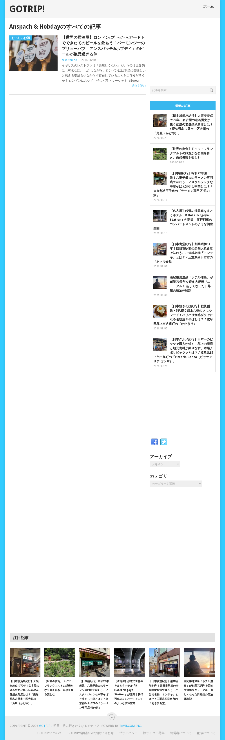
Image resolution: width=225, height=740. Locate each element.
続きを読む (139, 85)
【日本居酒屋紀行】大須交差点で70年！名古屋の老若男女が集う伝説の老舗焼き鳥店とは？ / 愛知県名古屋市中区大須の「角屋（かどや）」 (183, 124)
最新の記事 (183, 106)
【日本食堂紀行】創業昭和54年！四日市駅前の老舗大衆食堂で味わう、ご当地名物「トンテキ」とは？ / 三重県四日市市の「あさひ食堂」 (183, 252)
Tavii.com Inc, (130, 725)
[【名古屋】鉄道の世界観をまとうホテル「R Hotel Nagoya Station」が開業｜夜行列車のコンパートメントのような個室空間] (129, 662)
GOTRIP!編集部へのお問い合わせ (90, 733)
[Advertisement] (183, 50)
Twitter (163, 442)
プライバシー (128, 733)
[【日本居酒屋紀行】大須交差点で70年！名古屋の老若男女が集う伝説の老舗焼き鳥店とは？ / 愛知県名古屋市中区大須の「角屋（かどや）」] (25, 662)
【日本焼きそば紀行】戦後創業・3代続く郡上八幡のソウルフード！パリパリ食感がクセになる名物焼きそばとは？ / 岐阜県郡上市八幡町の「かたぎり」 (183, 314)
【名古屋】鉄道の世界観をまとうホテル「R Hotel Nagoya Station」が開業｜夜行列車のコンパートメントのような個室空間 (183, 219)
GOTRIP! (27, 9)
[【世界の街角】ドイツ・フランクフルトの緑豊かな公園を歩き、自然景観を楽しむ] (59, 662)
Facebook (154, 442)
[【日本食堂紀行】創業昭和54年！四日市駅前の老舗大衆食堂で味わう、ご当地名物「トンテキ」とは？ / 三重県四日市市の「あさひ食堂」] (164, 662)
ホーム (208, 6)
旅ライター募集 (154, 733)
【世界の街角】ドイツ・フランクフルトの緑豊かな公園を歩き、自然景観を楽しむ (191, 153)
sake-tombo (69, 60)
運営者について (181, 733)
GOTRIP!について (49, 733)
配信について (206, 733)
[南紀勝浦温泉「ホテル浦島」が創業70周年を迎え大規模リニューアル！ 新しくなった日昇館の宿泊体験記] (199, 662)
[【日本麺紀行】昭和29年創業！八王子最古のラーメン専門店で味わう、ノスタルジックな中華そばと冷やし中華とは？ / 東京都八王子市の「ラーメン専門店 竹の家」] (94, 662)
